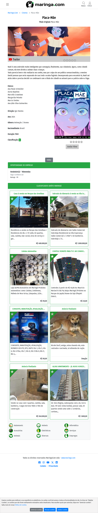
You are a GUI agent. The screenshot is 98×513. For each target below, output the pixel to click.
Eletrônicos (46, 430)
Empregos (73, 436)
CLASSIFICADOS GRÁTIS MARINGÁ (49, 186)
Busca (83, 6)
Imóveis (45, 425)
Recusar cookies (50, 510)
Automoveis (18, 425)
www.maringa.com (68, 458)
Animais (17, 436)
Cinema (24, 13)
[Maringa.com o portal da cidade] (45, 4)
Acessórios (18, 430)
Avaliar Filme (72, 147)
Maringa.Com (13, 13)
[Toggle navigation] (7, 4)
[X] (52, 462)
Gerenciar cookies (36, 510)
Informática (73, 425)
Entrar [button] (90, 6)
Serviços (72, 430)
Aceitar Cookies (62, 510)
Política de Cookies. (21, 505)
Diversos (45, 436)
